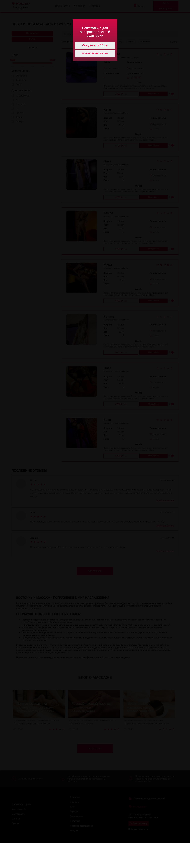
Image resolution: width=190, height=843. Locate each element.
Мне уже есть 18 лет (95, 45)
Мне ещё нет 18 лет (95, 53)
